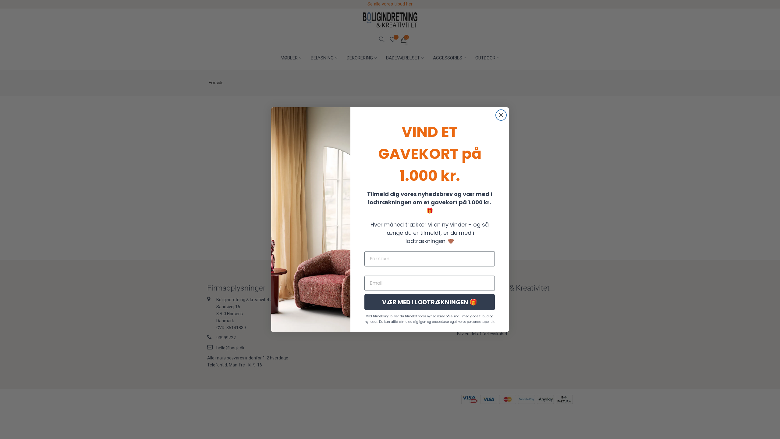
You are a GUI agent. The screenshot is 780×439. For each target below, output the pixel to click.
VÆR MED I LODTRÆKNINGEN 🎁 (429, 302)
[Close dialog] (501, 115)
